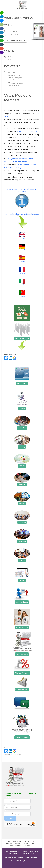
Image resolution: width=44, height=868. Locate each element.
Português (22, 296)
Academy (22, 560)
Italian (12, 168)
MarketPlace (22, 428)
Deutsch (22, 250)
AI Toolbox (22, 408)
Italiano (22, 285)
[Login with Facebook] (6, 358)
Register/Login (17, 841)
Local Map (22, 466)
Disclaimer (26, 846)
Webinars (22, 580)
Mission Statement (22, 654)
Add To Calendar (16, 40)
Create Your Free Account (22, 338)
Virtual (16, 85)
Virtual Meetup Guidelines (27, 131)
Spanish (33, 165)
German (26, 165)
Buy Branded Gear (22, 627)
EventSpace (22, 541)
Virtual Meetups (14, 75)
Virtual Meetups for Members (15, 78)
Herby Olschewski (26, 861)
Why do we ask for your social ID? (13, 361)
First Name (8, 798)
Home (8, 841)
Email (6, 810)
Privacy (17, 846)
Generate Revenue (21, 689)
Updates (17, 843)
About (27, 841)
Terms (11, 846)
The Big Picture (22, 737)
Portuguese (20, 168)
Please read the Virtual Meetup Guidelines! (22, 190)
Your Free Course (22, 602)
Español (22, 261)
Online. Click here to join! (15, 58)
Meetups (11, 73)
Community (22, 484)
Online (10, 85)
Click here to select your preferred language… (22, 214)
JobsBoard (22, 522)
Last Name (8, 804)
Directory (22, 447)
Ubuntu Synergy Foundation (28, 857)
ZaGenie (16, 851)
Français (22, 273)
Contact (25, 843)
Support (33, 843)
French (7, 168)
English (19, 165)
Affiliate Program (22, 673)
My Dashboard (22, 383)
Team (33, 841)
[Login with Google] (14, 358)
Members (19, 83)
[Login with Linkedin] (10, 358)
